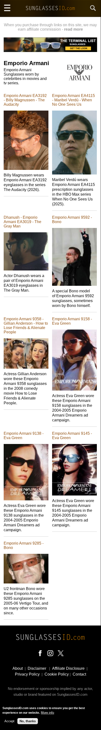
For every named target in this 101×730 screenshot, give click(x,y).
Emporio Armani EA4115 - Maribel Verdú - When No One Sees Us (73, 100)
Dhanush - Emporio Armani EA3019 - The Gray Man (22, 221)
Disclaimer (37, 668)
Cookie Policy (57, 674)
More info (47, 712)
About (17, 668)
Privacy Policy (27, 674)
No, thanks (28, 721)
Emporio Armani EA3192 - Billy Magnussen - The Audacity (25, 100)
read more (73, 29)
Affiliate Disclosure (68, 668)
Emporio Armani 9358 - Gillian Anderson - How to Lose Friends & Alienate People (26, 325)
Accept (9, 721)
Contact (79, 674)
